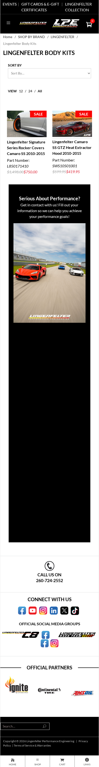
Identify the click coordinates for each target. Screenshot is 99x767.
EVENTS (10, 4)
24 (30, 91)
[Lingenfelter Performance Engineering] (33, 22)
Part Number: (26, 157)
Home (7, 37)
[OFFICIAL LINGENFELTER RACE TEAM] (44, 643)
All (40, 91)
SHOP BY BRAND (31, 37)
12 (21, 91)
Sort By (15, 65)
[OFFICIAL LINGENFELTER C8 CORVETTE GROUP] (45, 634)
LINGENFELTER (62, 37)
